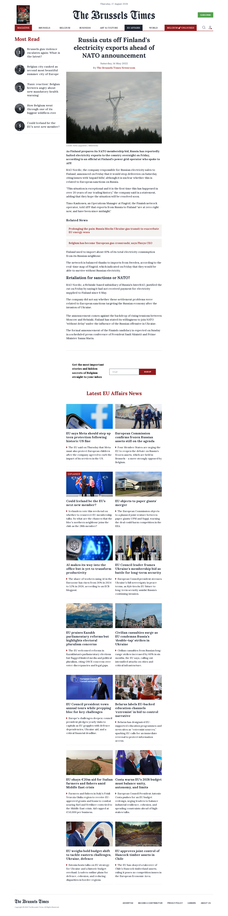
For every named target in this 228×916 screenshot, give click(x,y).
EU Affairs (133, 27)
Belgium (65, 27)
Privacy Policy (175, 903)
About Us (206, 903)
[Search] (204, 28)
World (153, 27)
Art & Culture (109, 27)
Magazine (23, 27)
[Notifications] (210, 28)
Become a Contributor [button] (150, 903)
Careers (192, 903)
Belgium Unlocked (180, 27)
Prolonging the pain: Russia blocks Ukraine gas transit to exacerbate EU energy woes (114, 230)
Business (85, 27)
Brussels (44, 27)
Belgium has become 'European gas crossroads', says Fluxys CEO (110, 243)
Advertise (128, 903)
